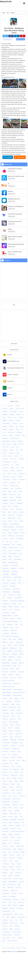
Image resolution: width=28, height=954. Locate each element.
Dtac (10, 506)
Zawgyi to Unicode (17, 931)
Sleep (21, 816)
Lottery (11, 627)
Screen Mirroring (6, 798)
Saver (14, 793)
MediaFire (10, 645)
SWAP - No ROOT (20, 846)
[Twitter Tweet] (5, 36)
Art (22, 429)
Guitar (19, 580)
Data (12, 488)
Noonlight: (12, 710)
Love (17, 627)
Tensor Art (12, 855)
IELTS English (12, 586)
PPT (11, 763)
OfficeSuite (5, 719)
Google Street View (7, 577)
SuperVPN (12, 846)
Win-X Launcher (21, 917)
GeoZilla (4, 559)
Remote (22, 781)
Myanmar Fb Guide (7, 683)
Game (20, 553)
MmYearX (19, 657)
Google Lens (15, 571)
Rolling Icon (11, 787)
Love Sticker (5, 630)
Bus (17, 447)
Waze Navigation (6, 911)
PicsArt (4, 754)
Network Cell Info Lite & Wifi (15, 236)
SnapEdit (5, 825)
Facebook (10, 191)
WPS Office (5, 923)
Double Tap (5, 503)
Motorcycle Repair (7, 665)
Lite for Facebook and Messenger (10, 621)
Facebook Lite (6, 529)
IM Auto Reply (16, 591)
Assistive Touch (11, 432)
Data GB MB (18, 488)
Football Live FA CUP (13, 547)
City (12, 464)
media (4, 645)
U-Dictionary (18, 872)
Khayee (23, 606)
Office (18, 716)
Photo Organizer (6, 748)
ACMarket (5, 414)
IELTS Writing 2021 (7, 591)
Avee (23, 435)
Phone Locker (21, 739)
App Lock (22, 426)
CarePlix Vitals (13, 458)
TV (23, 869)
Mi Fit (4, 651)
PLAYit (23, 760)
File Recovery (11, 535)
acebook (21, 411)
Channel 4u (21, 458)
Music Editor (13, 671)
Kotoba (13, 612)
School (10, 795)
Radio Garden (6, 775)
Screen (15, 795)
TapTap (4, 852)
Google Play (9, 157)
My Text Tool (13, 677)
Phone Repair (15, 742)
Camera (4, 456)
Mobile (4, 659)
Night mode (5, 710)
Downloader (19, 503)
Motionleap (14, 662)
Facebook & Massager (14, 523)
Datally (4, 491)
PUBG (22, 769)
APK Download (20, 157)
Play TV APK (12, 760)
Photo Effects (13, 745)
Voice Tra (23, 899)
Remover (13, 784)
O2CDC (13, 716)
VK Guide (5, 896)
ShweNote (5, 813)
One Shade (5, 725)
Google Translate (17, 577)
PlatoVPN (13, 757)
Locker (16, 624)
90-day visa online (20, 408)
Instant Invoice (12, 594)
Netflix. (18, 704)
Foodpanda (19, 544)
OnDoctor (5, 722)
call (17, 450)
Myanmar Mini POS (18, 689)
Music (17, 668)
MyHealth (5, 698)
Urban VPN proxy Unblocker (15, 168)
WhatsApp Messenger (7, 914)
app (5, 39)
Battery (14, 441)
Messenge (22, 645)
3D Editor (17, 405)
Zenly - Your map (6, 937)
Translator (11, 866)
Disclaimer (13, 947)
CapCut (16, 456)
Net (3, 701)
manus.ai (5, 639)
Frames (10, 550)
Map (10, 639)
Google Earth (14, 568)
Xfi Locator (22, 923)
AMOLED (5, 420)
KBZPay (10, 606)
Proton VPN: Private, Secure (15, 214)
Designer (5, 494)
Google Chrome (14, 565)
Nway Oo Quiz (6, 716)
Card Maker (5, 458)
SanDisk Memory (6, 793)
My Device (18, 674)
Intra (4, 597)
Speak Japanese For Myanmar (17, 831)
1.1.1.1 (4, 405)
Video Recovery (14, 890)
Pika (9, 754)
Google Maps (5, 574)
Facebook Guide (19, 526)
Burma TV (21, 444)
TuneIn (19, 869)
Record (8, 778)
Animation (11, 420)
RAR (3, 778)
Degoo (9, 491)
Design (20, 491)
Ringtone (5, 787)
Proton (12, 766)
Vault (4, 884)
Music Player (21, 671)
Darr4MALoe (5, 488)
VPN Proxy (15, 905)
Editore (9, 512)
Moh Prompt (18, 659)
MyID (10, 698)
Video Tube (14, 893)
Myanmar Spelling (7, 695)
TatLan (9, 852)
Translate (5, 866)
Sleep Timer (21, 819)
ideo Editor (5, 586)
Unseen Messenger (12, 881)
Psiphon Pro (16, 769)
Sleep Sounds (13, 819)
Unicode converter (7, 878)
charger (15, 461)
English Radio (19, 515)
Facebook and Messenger (8, 526)
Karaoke (4, 606)
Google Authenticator (13, 562)
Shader (21, 807)
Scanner (4, 795)
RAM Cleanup (14, 775)
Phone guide (10, 381)
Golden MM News (18, 559)
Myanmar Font (17, 683)
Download (12, 171)
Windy (11, 920)
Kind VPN (9, 354)
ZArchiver (17, 928)
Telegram (23, 852)
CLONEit (12, 470)
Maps (14, 639)
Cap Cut (10, 456)
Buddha (10, 229)
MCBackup (5, 642)
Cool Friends (22, 479)
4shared (11, 408)
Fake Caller (13, 529)
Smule (22, 822)
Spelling (18, 837)
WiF (3, 917)
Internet (19, 594)
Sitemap (7, 947)
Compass (13, 476)
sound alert (13, 828)
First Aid (12, 538)
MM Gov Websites (19, 651)
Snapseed (11, 825)
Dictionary (5, 497)
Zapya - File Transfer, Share (15, 251)
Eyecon (19, 518)
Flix (8, 184)
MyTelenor (16, 698)
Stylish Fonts (16, 843)
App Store (5, 429)
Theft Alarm (20, 858)
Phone (11, 736)
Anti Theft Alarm (6, 423)
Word (16, 920)
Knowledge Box (6, 612)
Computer (20, 476)
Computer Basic (6, 479)
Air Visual (10, 417)
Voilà (15, 902)
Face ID (21, 521)
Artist (4, 432)
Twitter (11, 872)
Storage (4, 843)
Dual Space (5, 509)
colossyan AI (21, 473)
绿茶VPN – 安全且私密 (12, 374)
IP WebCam (5, 600)
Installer (4, 594)
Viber (19, 884)
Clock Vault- (5, 470)
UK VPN (4, 875)
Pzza (11, 772)
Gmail (10, 559)
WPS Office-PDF (13, 923)
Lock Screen (9, 624)
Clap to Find (5, 467)
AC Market (5, 411)
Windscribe (5, 920)
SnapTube (18, 825)
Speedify (13, 837)
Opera (4, 727)
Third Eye (5, 861)
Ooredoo (18, 725)
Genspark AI (16, 556)
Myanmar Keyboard (7, 689)
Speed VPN (17, 834)
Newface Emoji (12, 707)
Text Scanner (12, 858)
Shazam (10, 810)
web (13, 911)
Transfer (19, 863)
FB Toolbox (22, 532)
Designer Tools (12, 494)
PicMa (19, 751)
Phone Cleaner (18, 736)
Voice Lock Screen (7, 899)
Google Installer (6, 571)
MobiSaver (10, 659)
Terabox (18, 855)
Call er (21, 450)
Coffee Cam (19, 470)
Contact (24, 947)
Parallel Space (18, 730)
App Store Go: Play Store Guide (16, 176)
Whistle (16, 914)
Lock (4, 624)
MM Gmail (10, 651)
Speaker (4, 834)
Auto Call (5, 435)
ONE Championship (13, 722)
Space (19, 828)
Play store (20, 757)
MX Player (11, 674)
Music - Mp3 (5, 671)
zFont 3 (14, 937)
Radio (22, 772)
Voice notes (15, 899)
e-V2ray (12, 509)
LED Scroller (5, 618)
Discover (12, 497)
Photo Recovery (15, 748)
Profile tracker (6, 766)
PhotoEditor (5, 751)
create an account (14, 485)
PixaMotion (14, 754)
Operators (10, 727)
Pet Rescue (5, 736)
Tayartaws (16, 852)
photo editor (5, 745)
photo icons (21, 745)
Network (4, 707)
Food (13, 544)
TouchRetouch (6, 863)
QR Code (16, 772)
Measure (12, 642)
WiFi (8, 917)
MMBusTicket (12, 657)
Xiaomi (10, 926)
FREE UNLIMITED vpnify (13, 361)
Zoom (4, 940)
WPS (21, 920)
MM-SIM (4, 657)
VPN (9, 905)
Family (4, 532)
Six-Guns (11, 816)
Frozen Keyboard (13, 553)
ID (23, 583)
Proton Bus (5, 769)
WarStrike (12, 908)
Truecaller (13, 869)
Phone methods (6, 742)
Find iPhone (5, 538)
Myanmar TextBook (17, 695)
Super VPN (5, 846)
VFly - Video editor (11, 884)
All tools (21, 417)
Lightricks (12, 618)
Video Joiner (18, 887)
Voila (10, 902)
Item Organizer (6, 603)
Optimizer (17, 727)
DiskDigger (5, 500)
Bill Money (20, 441)
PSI (10, 769)
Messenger (5, 648)
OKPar (19, 719)
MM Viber (21, 654)
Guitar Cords (5, 583)
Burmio (12, 447)
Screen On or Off (16, 798)
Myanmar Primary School (19, 692)
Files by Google (20, 535)
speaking (11, 834)
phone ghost (5, 739)
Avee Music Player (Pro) (14, 199)
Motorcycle (21, 662)
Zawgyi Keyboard (6, 931)
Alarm (15, 417)
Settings (16, 807)
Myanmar (20, 677)
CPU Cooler (5, 485)
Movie (14, 665)
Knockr (10, 609)
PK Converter (6, 757)
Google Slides (14, 574)
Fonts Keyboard (6, 544)
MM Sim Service (6, 654)
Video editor (10, 887)
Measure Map (19, 642)
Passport (5, 733)
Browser (9, 444)
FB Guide (16, 532)
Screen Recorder (6, 804)
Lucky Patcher (6, 633)
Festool (4, 535)
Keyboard (17, 606)
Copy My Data (12, 482)
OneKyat (12, 725)
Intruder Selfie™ (18, 597)
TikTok (10, 861)
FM (7, 541)
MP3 (19, 665)
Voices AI (5, 902)
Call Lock (5, 453)
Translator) (18, 866)
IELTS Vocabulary (6, 589)
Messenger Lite (13, 648)
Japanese (14, 603)
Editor (4, 512)
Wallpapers (5, 908)
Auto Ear (11, 435)
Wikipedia (13, 917)
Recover (20, 778)
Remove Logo (6, 784)
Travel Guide (5, 869)
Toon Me (16, 861)
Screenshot (15, 804)
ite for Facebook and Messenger (17, 600)
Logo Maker (5, 627)
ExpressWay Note (11, 518)
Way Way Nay (20, 908)
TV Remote (5, 872)
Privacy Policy (18, 947)
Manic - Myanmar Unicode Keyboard (11, 636)
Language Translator (7, 615)
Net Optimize (17, 701)
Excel (4, 518)
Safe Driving (19, 790)
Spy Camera (17, 840)
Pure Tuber (5, 772)
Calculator (5, 450)
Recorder (14, 778)
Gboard (10, 556)
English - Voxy (11, 515)
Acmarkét (12, 414)
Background (5, 438)
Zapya (11, 928)
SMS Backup (16, 822)
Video (4, 887)
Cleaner (12, 467)
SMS (10, 822)
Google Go (21, 568)
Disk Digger (18, 497)
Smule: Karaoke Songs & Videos (16, 244)
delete (15, 491)
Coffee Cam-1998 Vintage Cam (16, 206)
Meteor (20, 648)
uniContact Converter (18, 878)
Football (4, 547)
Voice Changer (12, 896)
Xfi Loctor (5, 926)
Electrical (15, 512)
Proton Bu (19, 766)
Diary (19, 494)
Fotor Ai (4, 550)
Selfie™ (10, 807)
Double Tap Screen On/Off (14, 221)
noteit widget (6, 713)
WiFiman (9, 394)
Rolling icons (19, 787)
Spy (11, 840)
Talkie (14, 849)
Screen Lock (22, 795)
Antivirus (21, 423)
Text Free (5, 858)
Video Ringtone (6, 893)
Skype (16, 816)
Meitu (16, 645)
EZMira (10, 521)
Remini (16, 781)
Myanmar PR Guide (7, 692)
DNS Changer (13, 500)
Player (18, 760)
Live (21, 621)
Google (4, 562)
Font (11, 541)
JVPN (19, 603)
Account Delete (13, 411)
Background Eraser (14, 438)
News (19, 707)
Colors (15, 473)
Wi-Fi (22, 914)
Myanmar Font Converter (8, 686)
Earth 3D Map (19, 509)
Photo (21, 742)
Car (21, 456)
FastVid (9, 532)
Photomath (12, 751)
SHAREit (4, 810)
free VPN (5, 553)
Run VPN (12, 790)
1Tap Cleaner (10, 405)
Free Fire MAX (17, 550)
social (23, 825)
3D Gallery (5, 408)
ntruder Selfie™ (19, 713)
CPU (19, 482)
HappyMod (13, 583)
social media (5, 828)
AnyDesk (5, 426)
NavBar (23, 698)
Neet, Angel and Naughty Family (15, 368)
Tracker (13, 863)
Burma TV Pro (6, 447)
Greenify (9, 580)
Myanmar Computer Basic (8, 680)
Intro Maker (9, 597)
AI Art (4, 417)
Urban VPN (21, 881)
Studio (10, 843)
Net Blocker (9, 701)
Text (23, 855)
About (4, 947)
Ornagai (4, 730)
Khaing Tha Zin (6, 1)
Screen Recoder (15, 801)
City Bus (17, 464)
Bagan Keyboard (6, 441)
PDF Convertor (19, 733)
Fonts (16, 541)
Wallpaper (22, 905)
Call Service (11, 453)
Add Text (18, 414)
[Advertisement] (14, 326)
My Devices (5, 677)
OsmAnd (10, 730)
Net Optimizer (6, 704)
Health (19, 583)
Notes (12, 713)
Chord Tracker (6, 464)
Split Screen (5, 840)
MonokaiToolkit (6, 662)
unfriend (10, 875)
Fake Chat (21, 529)
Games (10, 39)
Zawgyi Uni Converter (7, 934)
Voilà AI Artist (21, 902)
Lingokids (19, 618)
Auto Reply (17, 435)
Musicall (4, 674)
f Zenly (15, 521)
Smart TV (5, 822)
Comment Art (6, 476)
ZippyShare (20, 937)
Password (11, 733)
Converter (14, 479)
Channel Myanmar (7, 461)
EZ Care (4, 521)
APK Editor (11, 426)
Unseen (4, 881)
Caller (18, 453)
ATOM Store (19, 432)
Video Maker (5, 890)
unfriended (17, 875)
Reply (18, 784)
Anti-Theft (14, 423)
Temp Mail (5, 855)
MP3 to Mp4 (5, 668)
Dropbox (4, 506)
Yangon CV (5, 928)
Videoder (21, 893)
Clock (22, 467)
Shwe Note (17, 810)
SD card (21, 804)
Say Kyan (20, 793)
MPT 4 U (12, 668)
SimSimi (4, 816)
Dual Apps (15, 506)
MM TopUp (14, 654)
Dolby (19, 500)
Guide (14, 580)
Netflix (12, 704)
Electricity (22, 512)
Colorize (9, 473)
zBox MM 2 (17, 934)
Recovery (5, 781)
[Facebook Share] (11, 36)
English (4, 515)
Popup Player (5, 763)
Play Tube (5, 760)
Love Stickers (13, 630)
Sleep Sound (5, 819)
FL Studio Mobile (19, 538)
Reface (10, 781)
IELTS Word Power (16, 589)
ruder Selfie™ (5, 790)
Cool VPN (9, 388)
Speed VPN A (5, 837)
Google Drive (5, 568)
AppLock (11, 429)
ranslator (21, 775)
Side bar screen (13, 813)
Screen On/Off (6, 801)
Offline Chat (12, 719)
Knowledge (17, 609)
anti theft (18, 420)
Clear (17, 467)
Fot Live (22, 547)
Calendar (12, 450)
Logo (21, 624)
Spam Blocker (6, 831)
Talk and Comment (7, 849)
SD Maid (4, 807)
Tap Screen (20, 849)
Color (4, 473)
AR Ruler (17, 429)
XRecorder (17, 926)
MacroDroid (14, 633)
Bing (4, 444)
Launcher (16, 615)
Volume (4, 905)
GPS (4, 580)
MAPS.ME (20, 639)
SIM (20, 813)
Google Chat (5, 565)
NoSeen (19, 710)
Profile (16, 763)
